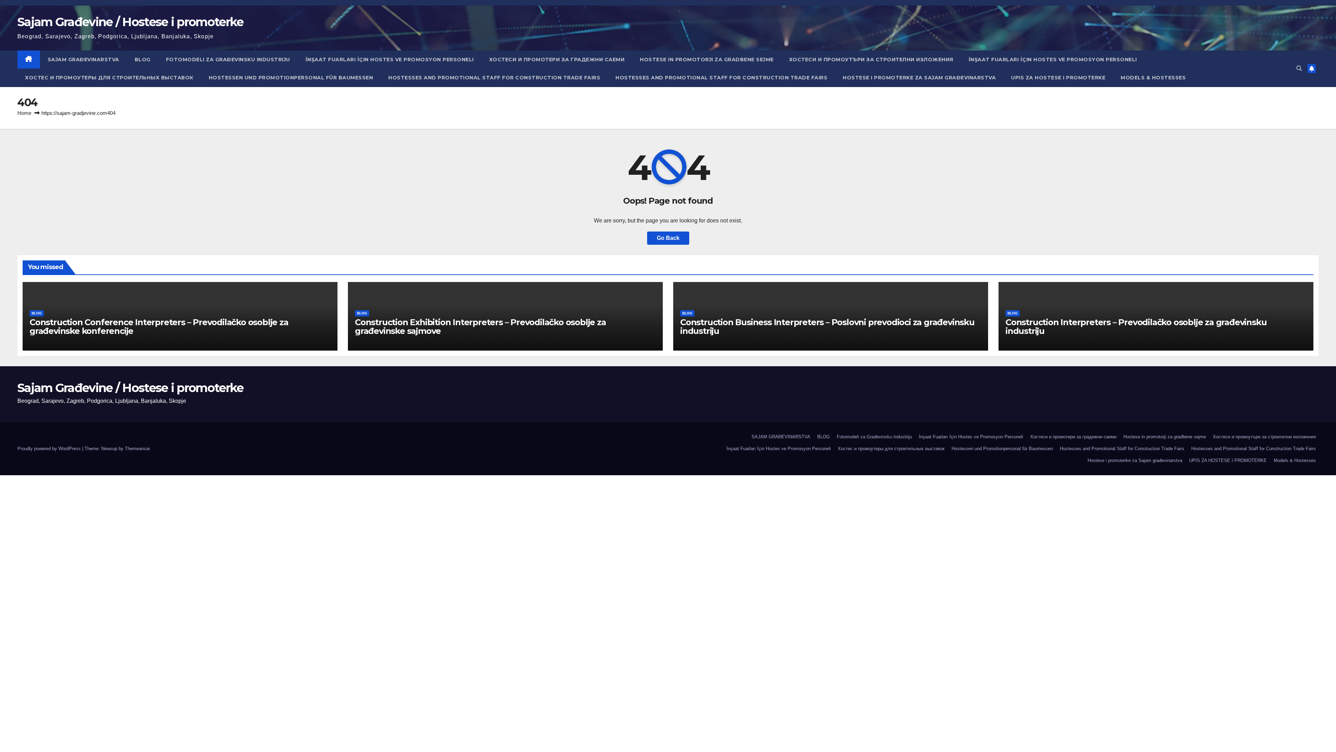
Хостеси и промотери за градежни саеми (557, 59)
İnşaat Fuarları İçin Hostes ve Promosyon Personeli (389, 59)
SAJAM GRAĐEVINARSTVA (83, 59)
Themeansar (137, 448)
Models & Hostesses (1153, 78)
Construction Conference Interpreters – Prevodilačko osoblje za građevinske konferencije (159, 326)
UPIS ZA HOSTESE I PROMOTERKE (1058, 78)
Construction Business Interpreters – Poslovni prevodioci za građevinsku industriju (827, 326)
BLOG (143, 59)
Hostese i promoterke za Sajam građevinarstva (919, 78)
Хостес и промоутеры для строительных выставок (109, 78)
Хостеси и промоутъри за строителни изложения (871, 59)
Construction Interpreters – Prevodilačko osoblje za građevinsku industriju (1135, 326)
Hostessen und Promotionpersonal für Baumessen (291, 78)
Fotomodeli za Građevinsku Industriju (228, 59)
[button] (1299, 68)
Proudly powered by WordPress (49, 448)
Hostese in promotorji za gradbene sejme (707, 59)
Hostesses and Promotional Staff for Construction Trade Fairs (494, 78)
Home (24, 113)
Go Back (668, 238)
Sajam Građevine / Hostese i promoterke (130, 22)
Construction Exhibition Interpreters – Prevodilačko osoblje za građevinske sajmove (480, 326)
